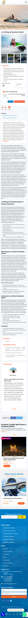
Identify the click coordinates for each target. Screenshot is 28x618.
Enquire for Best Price (19, 101)
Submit (14, 596)
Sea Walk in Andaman (8, 536)
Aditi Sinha (13, 375)
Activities (3, 113)
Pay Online (5, 565)
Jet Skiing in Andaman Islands (9, 118)
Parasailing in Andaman (9, 542)
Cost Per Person (5, 95)
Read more (4, 431)
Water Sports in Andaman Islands (9, 115)
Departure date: (6, 83)
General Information (8, 563)
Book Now (7, 465)
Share (13, 417)
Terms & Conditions (8, 551)
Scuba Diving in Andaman (9, 530)
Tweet (20, 417)
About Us (5, 548)
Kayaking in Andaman (8, 539)
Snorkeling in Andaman (8, 527)
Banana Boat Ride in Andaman (10, 533)
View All (14, 409)
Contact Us (6, 554)
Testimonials (6, 560)
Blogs (4, 557)
